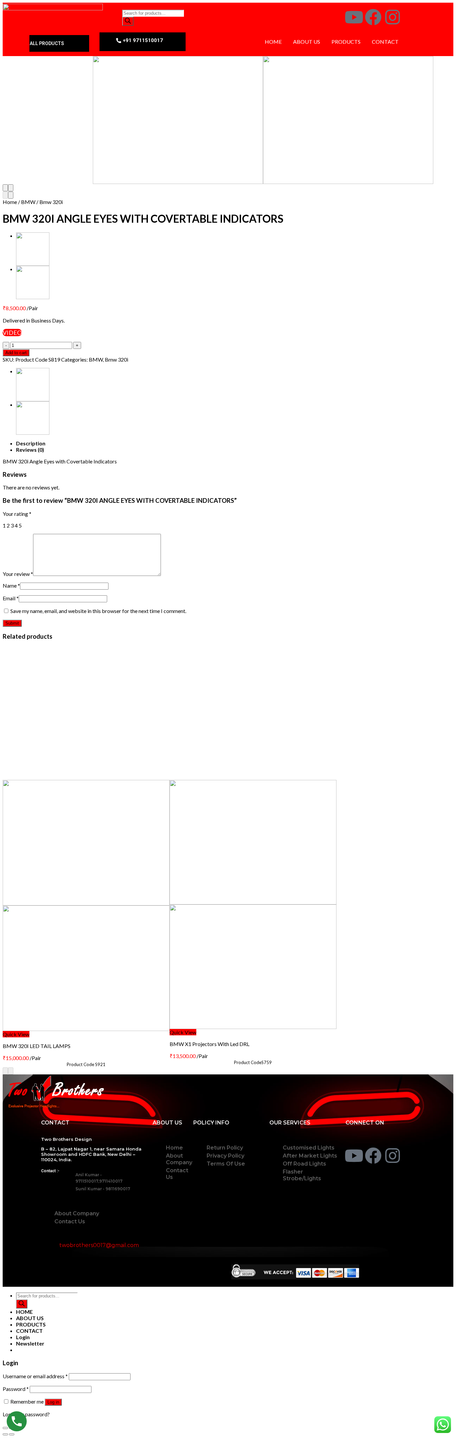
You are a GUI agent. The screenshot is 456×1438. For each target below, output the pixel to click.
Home (10, 202)
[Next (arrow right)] (11, 1434)
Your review (18, 574)
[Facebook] (373, 17)
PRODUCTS (346, 41)
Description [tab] (30, 443)
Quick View (16, 1034)
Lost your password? (26, 1414)
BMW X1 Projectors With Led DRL (209, 1044)
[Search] (128, 21)
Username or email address (35, 1376)
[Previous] (5, 187)
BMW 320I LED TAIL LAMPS (36, 1046)
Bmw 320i (51, 202)
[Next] (10, 187)
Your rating (17, 513)
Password (16, 1389)
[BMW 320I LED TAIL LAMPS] (184, 249)
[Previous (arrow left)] (5, 1434)
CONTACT (385, 41)
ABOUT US (306, 41)
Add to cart (16, 352)
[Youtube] (354, 17)
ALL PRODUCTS (47, 43)
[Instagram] (392, 17)
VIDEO (12, 332)
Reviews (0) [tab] (30, 449)
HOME (273, 41)
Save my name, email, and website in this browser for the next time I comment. (98, 611)
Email (11, 598)
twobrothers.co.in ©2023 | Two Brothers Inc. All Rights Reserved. (130, 1272)
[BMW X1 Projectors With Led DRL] (184, 282)
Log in (53, 1402)
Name (11, 585)
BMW (28, 202)
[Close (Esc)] (5, 1428)
